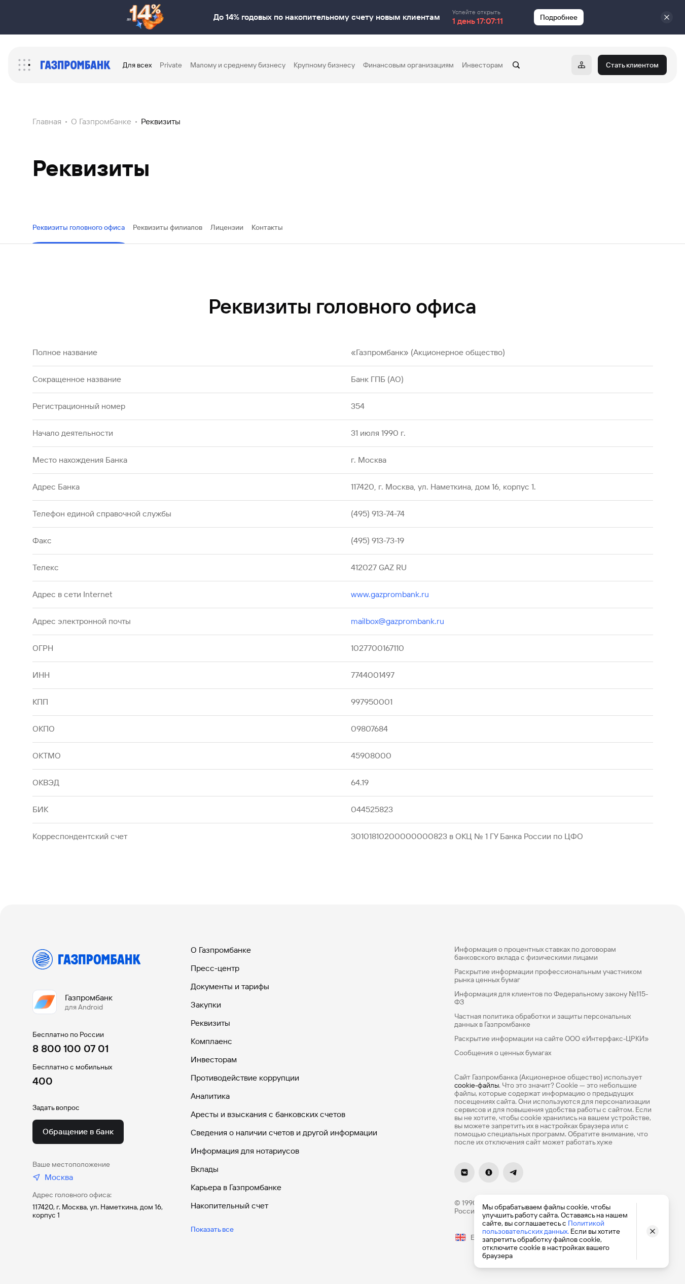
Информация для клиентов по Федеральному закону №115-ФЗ (551, 998)
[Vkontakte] (464, 1172)
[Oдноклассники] (489, 1172)
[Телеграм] (513, 1172)
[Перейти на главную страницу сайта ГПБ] (76, 65)
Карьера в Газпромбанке (236, 1187)
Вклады (205, 1169)
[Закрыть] (667, 17)
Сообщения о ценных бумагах (502, 1053)
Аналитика (210, 1096)
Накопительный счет (229, 1205)
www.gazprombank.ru (390, 594)
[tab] (78, 227)
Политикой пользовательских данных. (543, 1227)
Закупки (206, 1005)
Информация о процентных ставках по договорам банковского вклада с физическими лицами (535, 953)
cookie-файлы (476, 1085)
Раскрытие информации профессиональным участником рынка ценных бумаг (548, 975)
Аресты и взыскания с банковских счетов (268, 1114)
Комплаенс (211, 1041)
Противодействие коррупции (245, 1078)
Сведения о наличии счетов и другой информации (284, 1132)
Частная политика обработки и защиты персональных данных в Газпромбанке (542, 1020)
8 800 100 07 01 (70, 1049)
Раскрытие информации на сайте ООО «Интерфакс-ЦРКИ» (551, 1038)
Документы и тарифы (230, 986)
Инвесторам (214, 1059)
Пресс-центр (215, 968)
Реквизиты (210, 1023)
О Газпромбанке (221, 950)
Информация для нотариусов (245, 1151)
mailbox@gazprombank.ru (397, 621)
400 (42, 1081)
